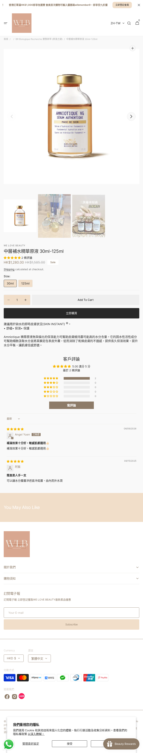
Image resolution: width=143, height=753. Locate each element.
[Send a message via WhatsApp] (8, 744)
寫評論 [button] (71, 405)
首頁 (6, 39)
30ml (12, 284)
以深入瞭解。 (36, 734)
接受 (69, 743)
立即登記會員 (122, 5)
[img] (15, 429)
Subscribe (71, 624)
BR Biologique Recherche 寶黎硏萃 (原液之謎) (39, 39)
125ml (27, 284)
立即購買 (71, 313)
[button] (5, 23)
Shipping (9, 269)
